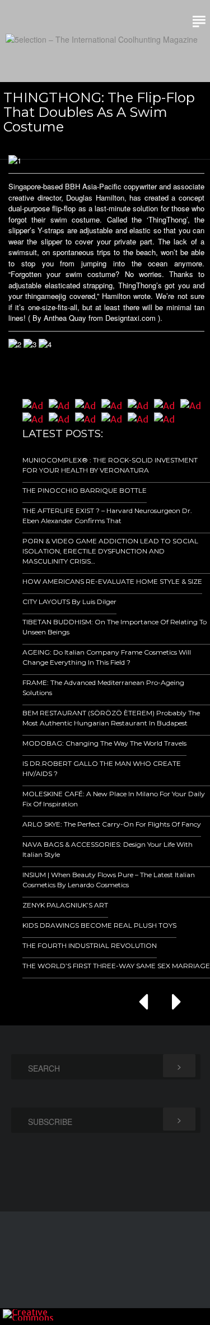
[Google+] (153, 1316)
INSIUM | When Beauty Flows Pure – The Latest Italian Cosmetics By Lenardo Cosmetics (108, 879)
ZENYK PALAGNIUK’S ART (65, 905)
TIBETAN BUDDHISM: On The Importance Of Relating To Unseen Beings (114, 627)
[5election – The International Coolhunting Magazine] (102, 39)
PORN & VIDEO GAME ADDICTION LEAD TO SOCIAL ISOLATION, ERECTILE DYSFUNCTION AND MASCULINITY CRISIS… (110, 551)
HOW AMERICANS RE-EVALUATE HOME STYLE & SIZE (112, 581)
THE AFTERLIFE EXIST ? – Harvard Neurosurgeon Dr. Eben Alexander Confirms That (107, 515)
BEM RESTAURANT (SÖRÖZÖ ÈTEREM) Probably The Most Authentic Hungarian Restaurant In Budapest (111, 718)
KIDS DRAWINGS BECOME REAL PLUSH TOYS (99, 925)
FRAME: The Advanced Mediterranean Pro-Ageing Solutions (103, 687)
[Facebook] (137, 1316)
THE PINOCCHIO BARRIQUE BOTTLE (84, 490)
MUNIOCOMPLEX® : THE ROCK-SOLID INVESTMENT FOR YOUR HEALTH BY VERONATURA (110, 465)
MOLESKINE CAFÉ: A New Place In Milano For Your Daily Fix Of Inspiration (113, 798)
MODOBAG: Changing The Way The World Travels (104, 743)
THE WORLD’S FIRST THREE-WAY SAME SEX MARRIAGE (116, 965)
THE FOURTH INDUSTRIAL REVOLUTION (89, 945)
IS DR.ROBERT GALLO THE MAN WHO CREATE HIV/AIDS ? (101, 768)
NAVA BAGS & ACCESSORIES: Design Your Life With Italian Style (107, 849)
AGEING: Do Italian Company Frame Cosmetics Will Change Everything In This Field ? (106, 657)
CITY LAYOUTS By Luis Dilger (69, 601)
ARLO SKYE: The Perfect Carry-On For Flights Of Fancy (111, 824)
